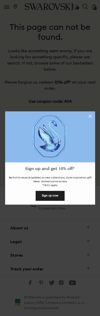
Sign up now (50, 195)
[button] (90, 116)
